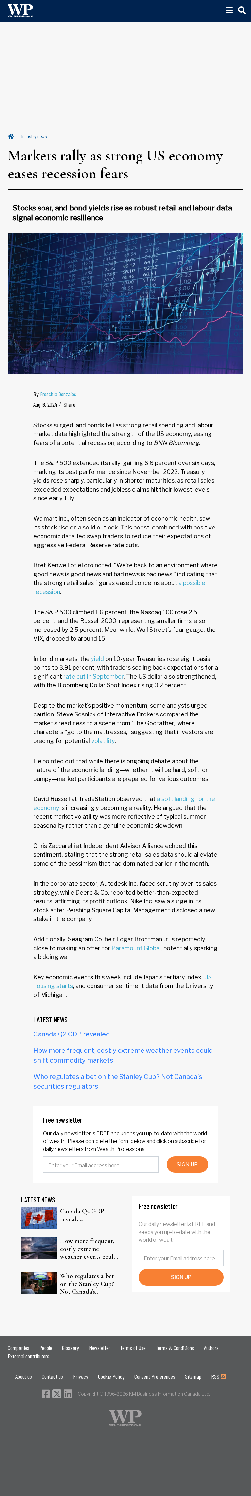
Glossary (70, 1347)
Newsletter (99, 1347)
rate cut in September (93, 676)
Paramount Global (136, 948)
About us (23, 1376)
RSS (216, 1376)
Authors (211, 1347)
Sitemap (193, 1376)
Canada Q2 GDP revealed (71, 1034)
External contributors (28, 1356)
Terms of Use (133, 1347)
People (45, 1347)
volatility (103, 740)
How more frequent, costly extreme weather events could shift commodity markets (88, 1249)
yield (97, 658)
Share (69, 404)
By (54, 393)
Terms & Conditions (175, 1347)
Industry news (34, 136)
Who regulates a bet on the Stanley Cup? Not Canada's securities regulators (87, 1284)
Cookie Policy (111, 1376)
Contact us (52, 1376)
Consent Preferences (154, 1376)
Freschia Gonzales (58, 393)
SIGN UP (187, 1164)
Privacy (80, 1376)
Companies (18, 1347)
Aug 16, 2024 (45, 404)
